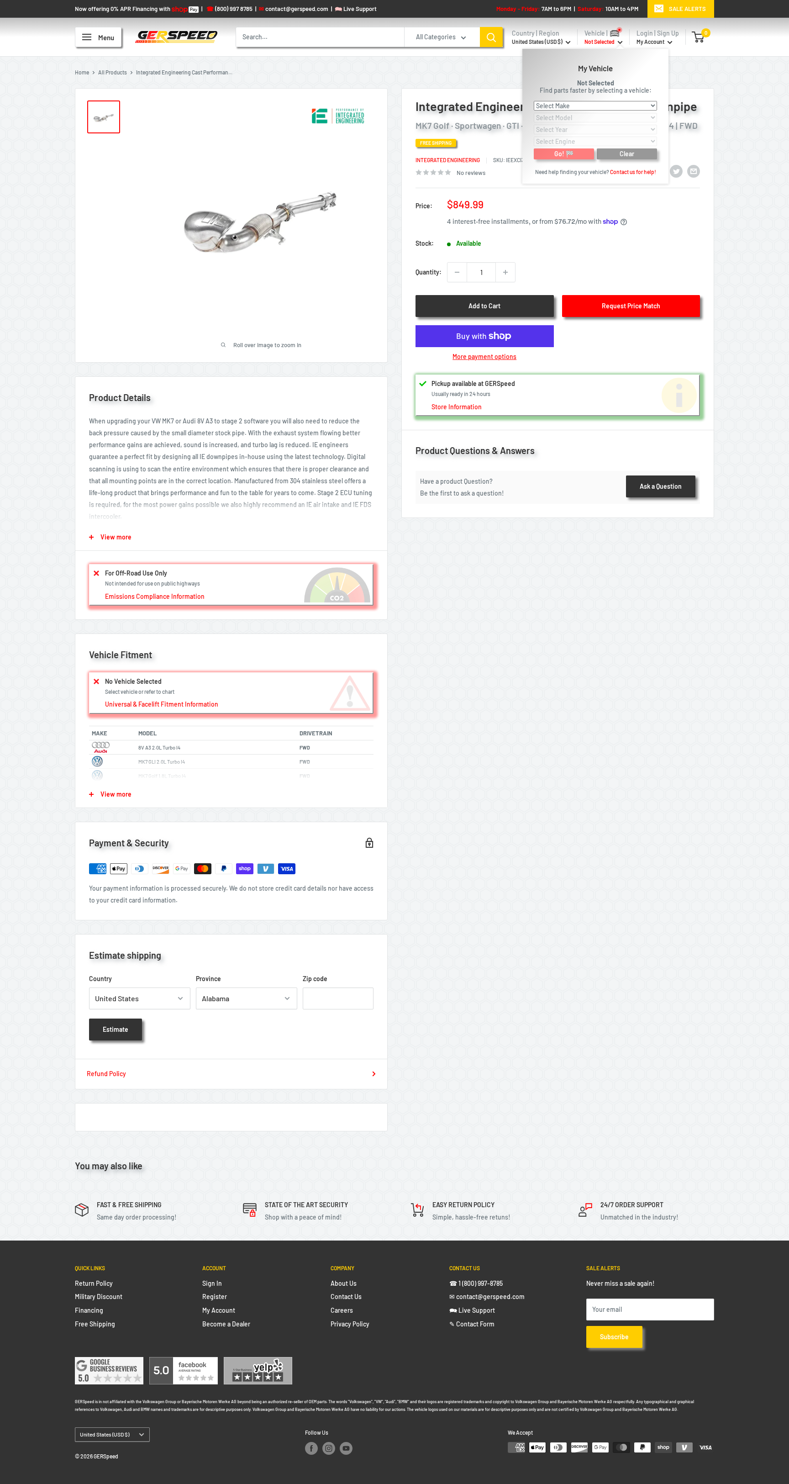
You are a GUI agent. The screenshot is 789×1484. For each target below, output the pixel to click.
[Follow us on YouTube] (346, 1448)
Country (100, 978)
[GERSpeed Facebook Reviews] (183, 1363)
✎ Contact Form (471, 1324)
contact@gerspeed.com (293, 8)
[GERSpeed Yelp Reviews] (258, 1363)
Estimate (115, 1029)
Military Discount (98, 1296)
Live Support (356, 8)
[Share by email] (693, 170)
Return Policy (94, 1283)
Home (82, 72)
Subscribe (614, 1337)
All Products (112, 72)
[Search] (491, 37)
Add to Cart (484, 306)
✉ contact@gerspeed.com (487, 1296)
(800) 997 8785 (229, 8)
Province (208, 978)
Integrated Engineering (448, 160)
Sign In (212, 1283)
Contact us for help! (633, 171)
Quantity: (429, 272)
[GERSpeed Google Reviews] (109, 1363)
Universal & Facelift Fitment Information (161, 704)
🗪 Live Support (472, 1310)
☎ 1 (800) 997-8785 (476, 1283)
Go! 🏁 (563, 153)
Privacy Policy (350, 1324)
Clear (627, 153)
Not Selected (595, 82)
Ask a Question (661, 486)
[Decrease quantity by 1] (457, 272)
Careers (342, 1310)
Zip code (315, 978)
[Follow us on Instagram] (328, 1448)
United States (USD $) (104, 1434)
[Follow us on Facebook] (311, 1448)
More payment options (484, 356)
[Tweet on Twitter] (676, 170)
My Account (650, 41)
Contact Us (346, 1296)
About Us (344, 1283)
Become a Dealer (226, 1324)
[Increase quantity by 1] (505, 272)
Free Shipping (95, 1324)
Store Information (456, 407)
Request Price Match (631, 306)
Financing (89, 1310)
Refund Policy (106, 1073)
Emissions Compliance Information (155, 596)
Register (214, 1296)
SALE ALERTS (687, 8)
